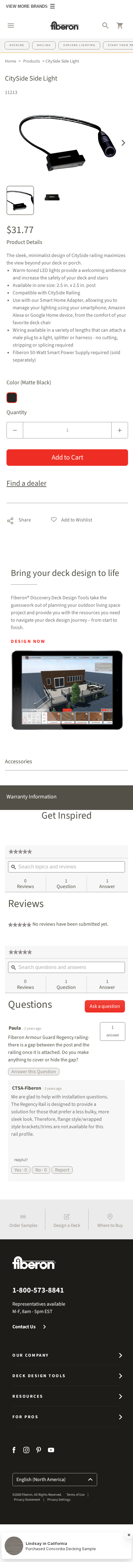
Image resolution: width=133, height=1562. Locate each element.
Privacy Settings (59, 1499)
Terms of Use (75, 1494)
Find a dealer (26, 483)
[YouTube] (51, 1451)
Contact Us (24, 1326)
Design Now (28, 641)
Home (10, 61)
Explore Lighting (79, 45)
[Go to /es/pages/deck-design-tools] (67, 690)
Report (62, 1170)
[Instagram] (26, 1451)
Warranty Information (31, 797)
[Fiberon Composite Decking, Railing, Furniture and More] (64, 25)
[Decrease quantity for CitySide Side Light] (15, 430)
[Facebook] (14, 1451)
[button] (8, 25)
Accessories (18, 761)
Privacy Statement (27, 1499)
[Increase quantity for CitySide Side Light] (120, 430)
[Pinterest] (39, 1451)
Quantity (16, 412)
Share (18, 519)
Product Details (24, 242)
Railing (44, 45)
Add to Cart (67, 457)
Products (31, 61)
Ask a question (105, 1006)
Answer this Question (33, 1071)
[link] (20, 852)
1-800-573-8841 (38, 1290)
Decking (17, 45)
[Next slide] (123, 142)
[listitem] (23, 1219)
